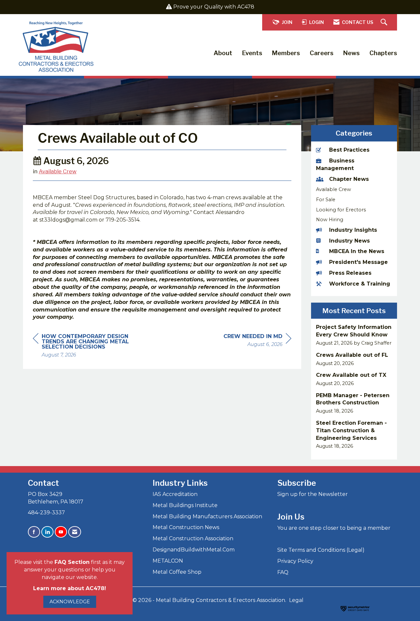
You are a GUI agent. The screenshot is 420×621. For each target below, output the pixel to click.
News (351, 53)
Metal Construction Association (193, 538)
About (223, 53)
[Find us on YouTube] (61, 532)
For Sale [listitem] (325, 200)
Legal (296, 600)
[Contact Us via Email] (74, 532)
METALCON (168, 561)
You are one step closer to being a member (333, 528)
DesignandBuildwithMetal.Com (194, 549)
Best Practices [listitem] (349, 150)
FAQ (282, 572)
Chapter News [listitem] (349, 179)
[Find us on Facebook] (34, 532)
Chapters (383, 53)
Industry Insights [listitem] (353, 230)
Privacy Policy (295, 561)
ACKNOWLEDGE (70, 602)
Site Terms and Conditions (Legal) (321, 550)
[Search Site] (385, 22)
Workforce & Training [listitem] (359, 284)
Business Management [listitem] (335, 164)
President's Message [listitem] (358, 262)
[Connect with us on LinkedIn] (47, 532)
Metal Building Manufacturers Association (207, 516)
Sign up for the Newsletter (312, 494)
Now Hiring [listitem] (329, 220)
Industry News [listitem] (349, 241)
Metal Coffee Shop (177, 572)
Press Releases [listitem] (350, 273)
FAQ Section (72, 562)
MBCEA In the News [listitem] (356, 251)
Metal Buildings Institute (185, 505)
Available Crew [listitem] (333, 189)
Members (286, 53)
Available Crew (57, 171)
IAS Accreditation (175, 494)
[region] (257, 341)
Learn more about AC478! (69, 588)
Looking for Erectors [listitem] (341, 210)
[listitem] (354, 335)
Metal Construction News (186, 527)
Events (252, 53)
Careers (321, 53)
